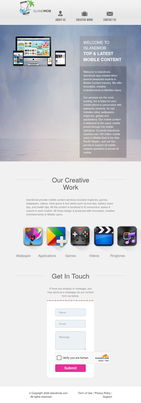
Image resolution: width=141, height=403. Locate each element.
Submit (70, 368)
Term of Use (85, 393)
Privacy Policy (103, 393)
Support (107, 396)
